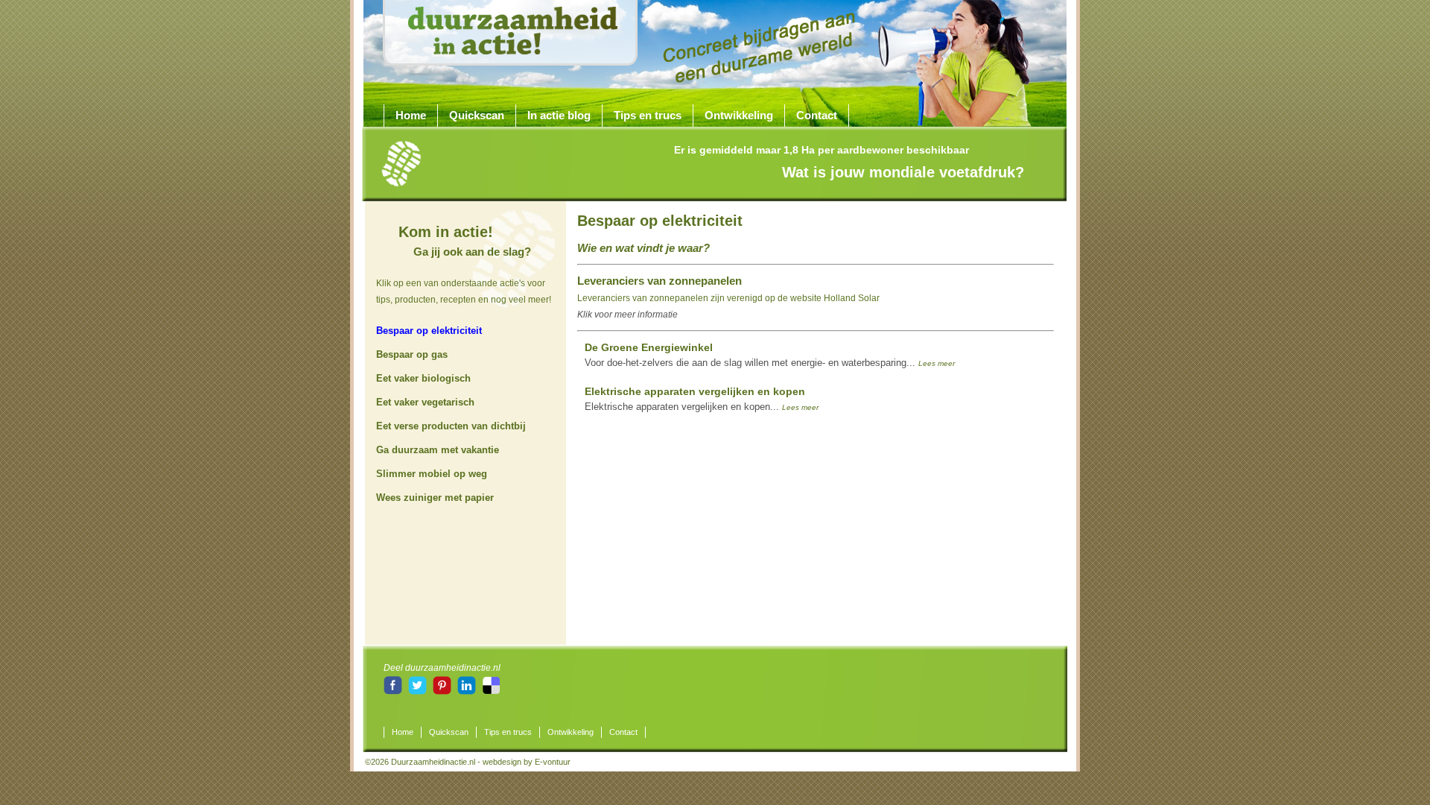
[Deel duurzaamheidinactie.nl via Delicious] (491, 691)
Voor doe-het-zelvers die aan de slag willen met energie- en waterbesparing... (770, 354)
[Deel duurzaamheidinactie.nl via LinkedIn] (467, 691)
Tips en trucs (647, 115)
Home (410, 115)
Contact (816, 115)
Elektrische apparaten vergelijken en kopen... (702, 398)
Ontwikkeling (739, 115)
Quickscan (476, 115)
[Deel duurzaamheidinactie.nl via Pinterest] (443, 691)
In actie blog (559, 115)
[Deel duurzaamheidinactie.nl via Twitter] (418, 691)
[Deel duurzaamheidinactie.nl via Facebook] (394, 691)
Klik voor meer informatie (627, 314)
